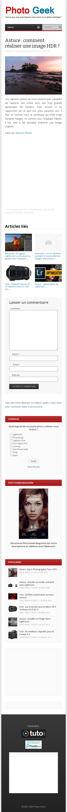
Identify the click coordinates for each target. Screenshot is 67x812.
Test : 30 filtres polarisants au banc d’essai (36, 596)
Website (16, 375)
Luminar (16, 446)
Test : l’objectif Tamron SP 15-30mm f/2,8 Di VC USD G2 (17, 287)
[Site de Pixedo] (33, 747)
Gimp (15, 452)
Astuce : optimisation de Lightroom (46, 285)
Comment (15, 308)
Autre (15, 455)
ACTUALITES (35, 51)
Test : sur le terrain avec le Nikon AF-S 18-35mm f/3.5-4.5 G (37, 608)
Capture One (19, 440)
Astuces (38, 209)
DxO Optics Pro (20, 443)
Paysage (19, 212)
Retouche (28, 212)
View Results (33, 466)
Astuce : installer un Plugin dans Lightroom (35, 620)
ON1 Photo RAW (20, 449)
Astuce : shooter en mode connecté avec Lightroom (36, 583)
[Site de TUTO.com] (33, 736)
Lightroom (48, 209)
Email (16, 364)
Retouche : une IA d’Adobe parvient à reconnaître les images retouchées (48, 256)
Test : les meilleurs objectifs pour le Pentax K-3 (36, 633)
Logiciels (9, 212)
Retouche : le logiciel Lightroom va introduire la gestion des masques (17, 256)
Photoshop (18, 437)
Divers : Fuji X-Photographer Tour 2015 (38, 569)
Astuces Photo (23, 132)
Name (16, 354)
